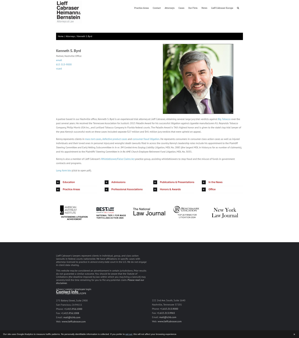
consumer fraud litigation (146, 138)
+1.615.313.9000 (169, 305)
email (59, 60)
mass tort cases (93, 138)
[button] (238, 7)
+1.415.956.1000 (73, 306)
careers (69, 286)
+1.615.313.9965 (166, 310)
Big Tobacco (224, 119)
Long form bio (63, 170)
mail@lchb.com (71, 314)
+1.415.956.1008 (70, 310)
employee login (83, 286)
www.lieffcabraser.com (74, 318)
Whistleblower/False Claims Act (118, 158)
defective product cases (114, 138)
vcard (59, 68)
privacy (59, 286)
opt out (128, 334)
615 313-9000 (64, 64)
